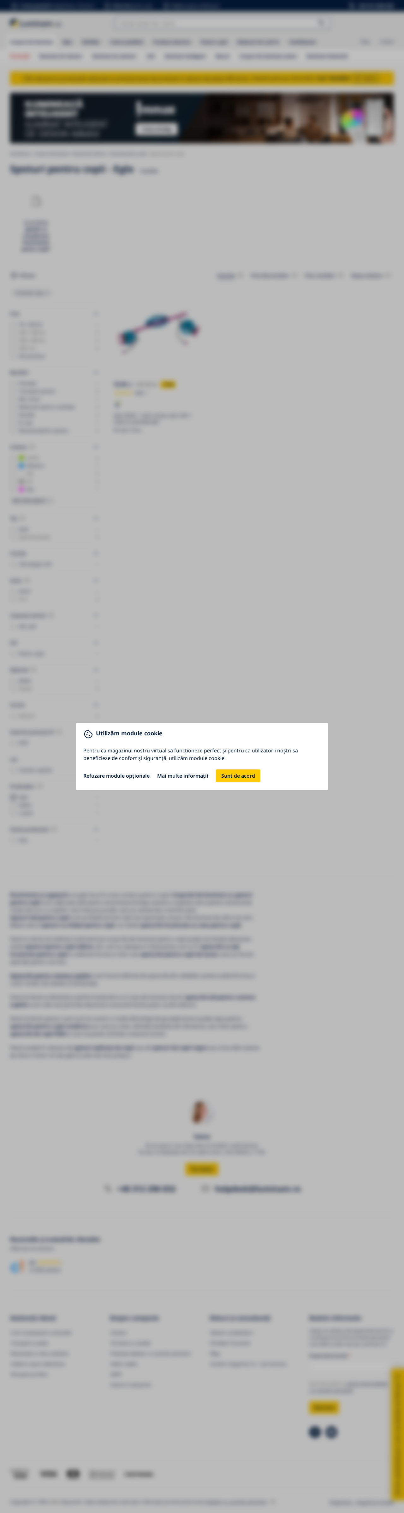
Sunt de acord (238, 775)
